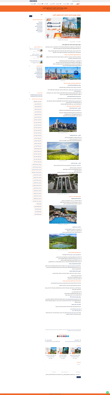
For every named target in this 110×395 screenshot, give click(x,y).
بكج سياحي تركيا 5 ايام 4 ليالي (37, 174)
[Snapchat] (33, 1)
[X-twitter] (34, 1)
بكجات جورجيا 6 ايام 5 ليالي (37, 140)
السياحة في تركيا (39, 27)
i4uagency (59, 393)
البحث (41, 14)
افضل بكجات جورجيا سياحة (71, 312)
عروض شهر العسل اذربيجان (37, 206)
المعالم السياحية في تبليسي (51, 329)
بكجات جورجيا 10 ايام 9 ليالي (37, 151)
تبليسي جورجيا (76, 110)
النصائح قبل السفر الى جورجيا (74, 254)
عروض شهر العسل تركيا (38, 211)
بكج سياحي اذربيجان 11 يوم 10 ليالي (36, 172)
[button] (107, 392)
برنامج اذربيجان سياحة (39, 76)
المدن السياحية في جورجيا (56, 329)
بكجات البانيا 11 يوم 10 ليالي (37, 119)
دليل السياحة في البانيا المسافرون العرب (36, 96)
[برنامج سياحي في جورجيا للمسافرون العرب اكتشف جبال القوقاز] (40, 56)
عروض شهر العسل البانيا (38, 209)
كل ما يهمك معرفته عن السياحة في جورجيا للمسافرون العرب (51, 356)
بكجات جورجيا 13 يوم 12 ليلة (37, 159)
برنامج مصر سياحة (39, 70)
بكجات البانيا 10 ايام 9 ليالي (37, 117)
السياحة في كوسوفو (39, 30)
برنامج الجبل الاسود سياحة (38, 73)
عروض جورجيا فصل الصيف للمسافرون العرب (52, 9)
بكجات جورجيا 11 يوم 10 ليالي (37, 153)
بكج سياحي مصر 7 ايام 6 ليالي (37, 193)
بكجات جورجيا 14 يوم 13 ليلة (37, 161)
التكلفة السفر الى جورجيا (77, 61)
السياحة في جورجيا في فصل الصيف (73, 266)
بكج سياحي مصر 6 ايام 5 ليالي (37, 190)
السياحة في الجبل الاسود (38, 26)
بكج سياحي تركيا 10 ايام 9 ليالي (37, 185)
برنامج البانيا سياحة (39, 69)
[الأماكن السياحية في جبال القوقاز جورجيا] (40, 50)
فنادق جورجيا (76, 258)
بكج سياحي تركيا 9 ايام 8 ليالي (37, 182)
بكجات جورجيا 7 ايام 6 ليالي (37, 143)
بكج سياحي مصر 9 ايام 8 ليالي (37, 198)
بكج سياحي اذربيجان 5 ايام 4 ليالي (36, 164)
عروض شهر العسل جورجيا (38, 214)
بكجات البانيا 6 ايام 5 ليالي (38, 106)
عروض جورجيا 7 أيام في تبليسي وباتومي (74, 89)
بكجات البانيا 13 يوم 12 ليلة (37, 125)
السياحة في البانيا (39, 24)
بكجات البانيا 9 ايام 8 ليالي (38, 114)
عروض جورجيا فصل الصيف (61, 283)
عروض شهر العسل (39, 77)
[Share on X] (68, 336)
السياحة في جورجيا (72, 41)
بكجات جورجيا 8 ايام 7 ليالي (37, 146)
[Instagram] (31, 1)
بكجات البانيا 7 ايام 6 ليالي (38, 109)
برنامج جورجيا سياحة (39, 68)
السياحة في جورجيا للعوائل (62, 329)
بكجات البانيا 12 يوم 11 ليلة (37, 122)
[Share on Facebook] (66, 336)
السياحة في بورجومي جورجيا (67, 329)
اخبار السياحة (40, 22)
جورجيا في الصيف (73, 330)
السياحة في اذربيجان (39, 23)
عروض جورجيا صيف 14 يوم (76, 310)
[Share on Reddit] (60, 336)
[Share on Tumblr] (58, 336)
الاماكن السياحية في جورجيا (77, 329)
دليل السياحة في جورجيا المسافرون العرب (36, 94)
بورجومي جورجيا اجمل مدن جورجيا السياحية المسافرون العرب (75, 356)
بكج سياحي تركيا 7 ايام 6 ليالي (37, 177)
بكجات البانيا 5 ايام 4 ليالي (38, 104)
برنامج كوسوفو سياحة (38, 72)
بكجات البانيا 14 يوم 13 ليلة (37, 127)
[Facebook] (30, 1)
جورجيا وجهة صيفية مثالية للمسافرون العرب (72, 299)
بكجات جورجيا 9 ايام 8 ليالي (37, 148)
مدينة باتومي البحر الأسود (76, 165)
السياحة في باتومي (72, 329)
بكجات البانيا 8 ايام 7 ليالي (38, 111)
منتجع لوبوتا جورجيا (69, 330)
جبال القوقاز (54, 300)
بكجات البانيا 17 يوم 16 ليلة (37, 135)
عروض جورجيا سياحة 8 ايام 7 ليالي (75, 309)
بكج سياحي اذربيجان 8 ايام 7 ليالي (36, 167)
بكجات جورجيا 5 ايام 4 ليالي (37, 138)
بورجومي (66, 229)
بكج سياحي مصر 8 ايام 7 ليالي (37, 195)
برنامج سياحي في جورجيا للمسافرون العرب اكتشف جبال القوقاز (34, 55)
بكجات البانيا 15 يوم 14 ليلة (37, 130)
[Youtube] (36, 1)
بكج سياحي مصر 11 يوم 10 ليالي (37, 201)
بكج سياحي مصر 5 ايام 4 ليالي (37, 188)
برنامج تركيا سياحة (39, 74)
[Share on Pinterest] (64, 336)
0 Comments (34, 51)
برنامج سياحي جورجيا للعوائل (37, 101)
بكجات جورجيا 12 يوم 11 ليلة (37, 156)
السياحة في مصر (40, 31)
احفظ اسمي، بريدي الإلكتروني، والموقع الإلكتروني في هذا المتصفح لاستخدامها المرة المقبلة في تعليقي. (62, 374)
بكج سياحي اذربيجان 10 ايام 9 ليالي (36, 169)
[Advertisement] (63, 322)
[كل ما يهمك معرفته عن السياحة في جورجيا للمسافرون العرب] (40, 61)
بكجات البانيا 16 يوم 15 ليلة (37, 132)
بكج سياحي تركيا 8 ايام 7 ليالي (37, 180)
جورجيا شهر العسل (77, 330)
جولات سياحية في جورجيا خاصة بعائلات (75, 101)
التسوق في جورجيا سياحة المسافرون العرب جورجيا (62, 356)
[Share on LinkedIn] (62, 336)
